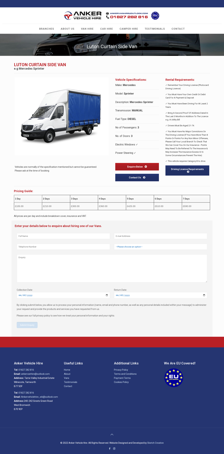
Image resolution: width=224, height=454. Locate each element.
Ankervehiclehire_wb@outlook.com (39, 397)
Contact (68, 386)
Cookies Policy (121, 382)
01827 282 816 (26, 370)
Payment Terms (122, 378)
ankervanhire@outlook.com (35, 374)
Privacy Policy (121, 370)
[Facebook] (215, 3)
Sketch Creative (155, 443)
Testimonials (70, 382)
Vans (66, 378)
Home (67, 370)
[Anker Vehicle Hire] (112, 15)
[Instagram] (220, 3)
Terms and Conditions (125, 374)
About (67, 374)
